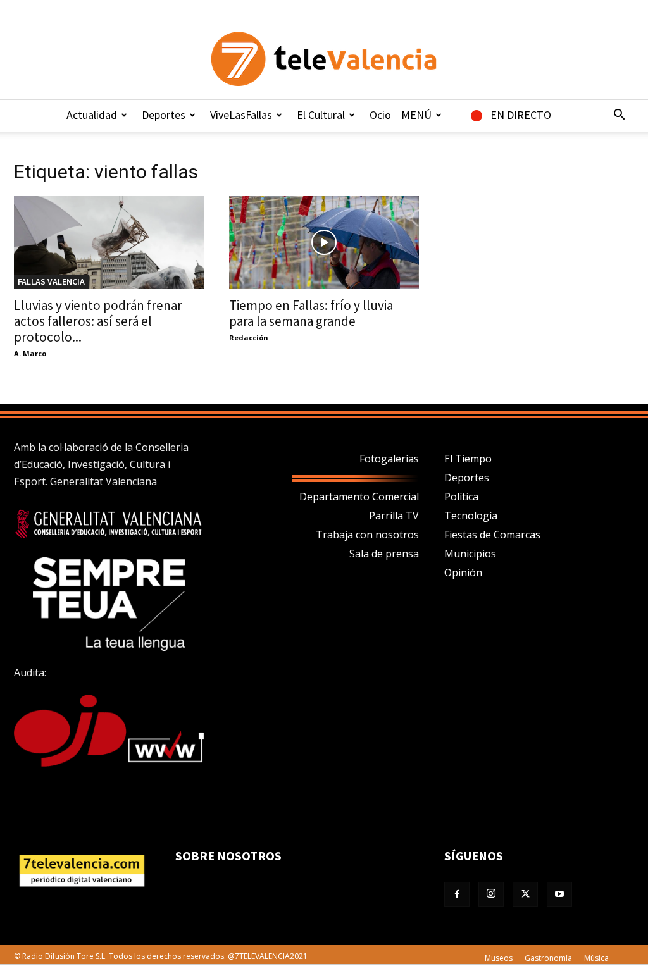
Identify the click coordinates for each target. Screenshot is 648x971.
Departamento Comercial (359, 497)
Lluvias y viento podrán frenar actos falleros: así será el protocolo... (98, 321)
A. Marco (30, 353)
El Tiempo (468, 459)
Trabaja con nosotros (367, 534)
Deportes (163, 115)
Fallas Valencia (51, 281)
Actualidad (91, 115)
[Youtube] (559, 894)
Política (461, 497)
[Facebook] (457, 894)
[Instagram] (491, 894)
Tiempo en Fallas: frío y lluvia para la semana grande (311, 313)
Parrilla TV (394, 516)
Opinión (463, 572)
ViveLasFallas (241, 115)
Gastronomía (548, 958)
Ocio (380, 115)
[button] (619, 116)
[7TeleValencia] (324, 59)
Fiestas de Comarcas (492, 534)
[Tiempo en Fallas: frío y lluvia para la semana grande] (324, 242)
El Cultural (321, 115)
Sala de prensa (384, 553)
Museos (499, 958)
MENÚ (416, 115)
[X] (525, 894)
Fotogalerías (389, 459)
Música (596, 958)
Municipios (470, 553)
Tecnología (470, 516)
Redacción (248, 337)
